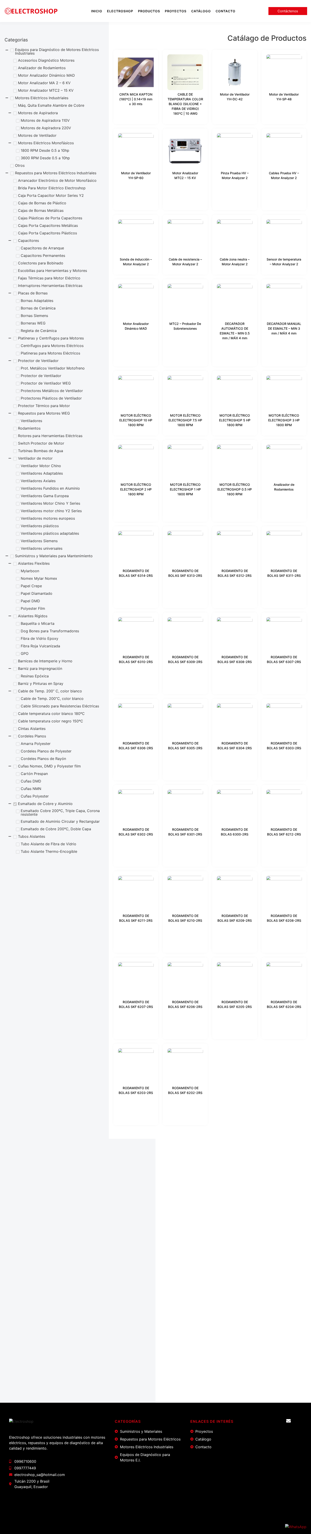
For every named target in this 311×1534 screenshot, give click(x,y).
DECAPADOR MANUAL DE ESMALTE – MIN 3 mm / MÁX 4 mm (284, 328)
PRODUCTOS (149, 11)
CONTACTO (225, 11)
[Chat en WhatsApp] (295, 1526)
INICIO (96, 11)
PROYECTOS (175, 11)
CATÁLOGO (201, 11)
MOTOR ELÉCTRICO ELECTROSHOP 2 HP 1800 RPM (136, 489)
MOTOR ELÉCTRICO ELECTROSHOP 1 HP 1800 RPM (185, 489)
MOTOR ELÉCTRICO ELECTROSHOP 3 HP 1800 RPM (284, 420)
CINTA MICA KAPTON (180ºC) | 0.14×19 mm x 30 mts (135, 99)
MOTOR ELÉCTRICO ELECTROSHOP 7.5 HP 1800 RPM (185, 420)
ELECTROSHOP (120, 11)
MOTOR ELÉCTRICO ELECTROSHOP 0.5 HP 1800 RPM (234, 489)
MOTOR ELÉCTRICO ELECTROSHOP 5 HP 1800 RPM (234, 420)
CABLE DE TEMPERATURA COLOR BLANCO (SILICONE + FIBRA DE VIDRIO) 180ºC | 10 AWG (185, 103)
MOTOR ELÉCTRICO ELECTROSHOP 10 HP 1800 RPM (135, 420)
